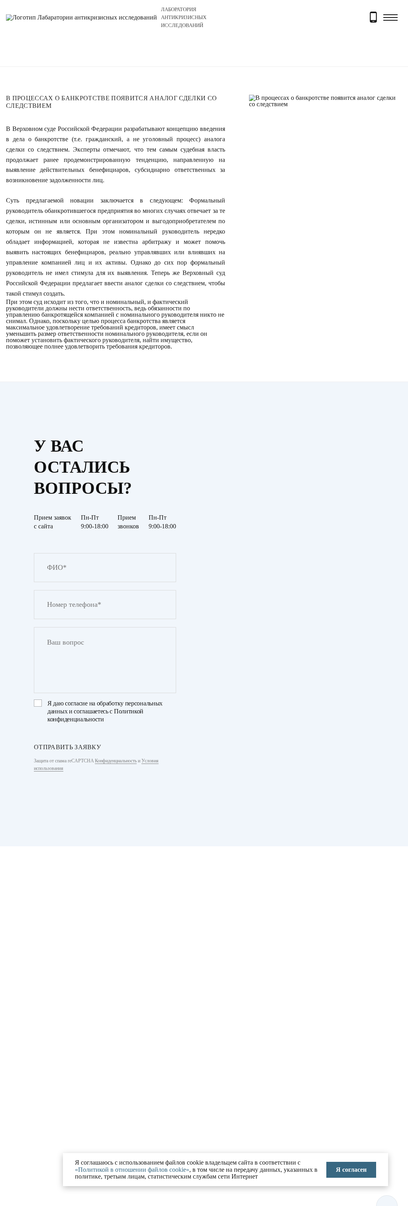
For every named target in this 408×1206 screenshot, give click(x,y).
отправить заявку (67, 747)
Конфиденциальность (116, 761)
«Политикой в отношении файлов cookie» (132, 1169)
